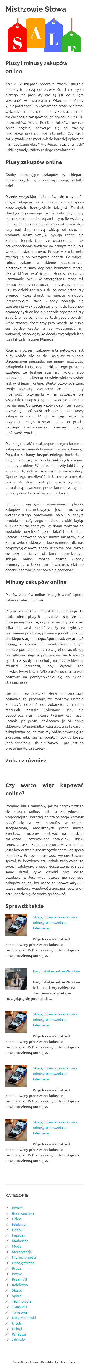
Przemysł (19, 1279)
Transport (19, 1306)
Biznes (17, 1207)
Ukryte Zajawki (24, 1317)
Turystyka (19, 1312)
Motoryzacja (22, 1251)
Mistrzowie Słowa (35, 9)
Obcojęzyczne (23, 1262)
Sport (16, 1295)
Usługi (17, 1328)
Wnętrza (19, 1334)
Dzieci (17, 1218)
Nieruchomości (24, 1257)
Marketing (20, 1240)
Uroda (17, 1323)
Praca (16, 1268)
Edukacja (19, 1224)
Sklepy (17, 1290)
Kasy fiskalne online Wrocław (56, 971)
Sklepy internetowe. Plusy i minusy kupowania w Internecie (55, 922)
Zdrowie (18, 1339)
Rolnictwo (20, 1284)
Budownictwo (23, 1213)
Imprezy (18, 1235)
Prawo (17, 1273)
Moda (16, 1246)
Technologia (21, 1301)
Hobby (17, 1229)
